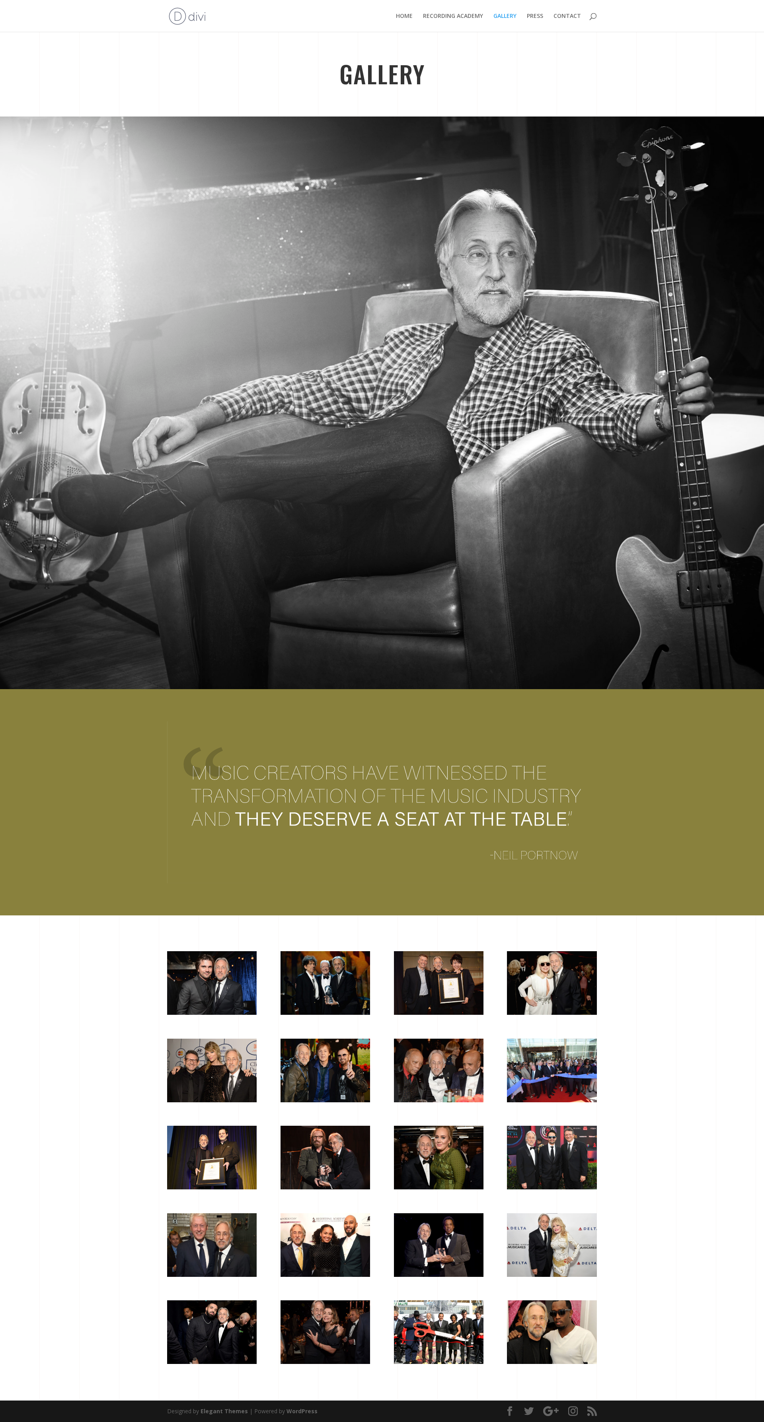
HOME (404, 16)
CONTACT (567, 16)
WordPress (302, 1411)
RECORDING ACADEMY (453, 16)
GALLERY (504, 16)
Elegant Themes (224, 1411)
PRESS (535, 16)
